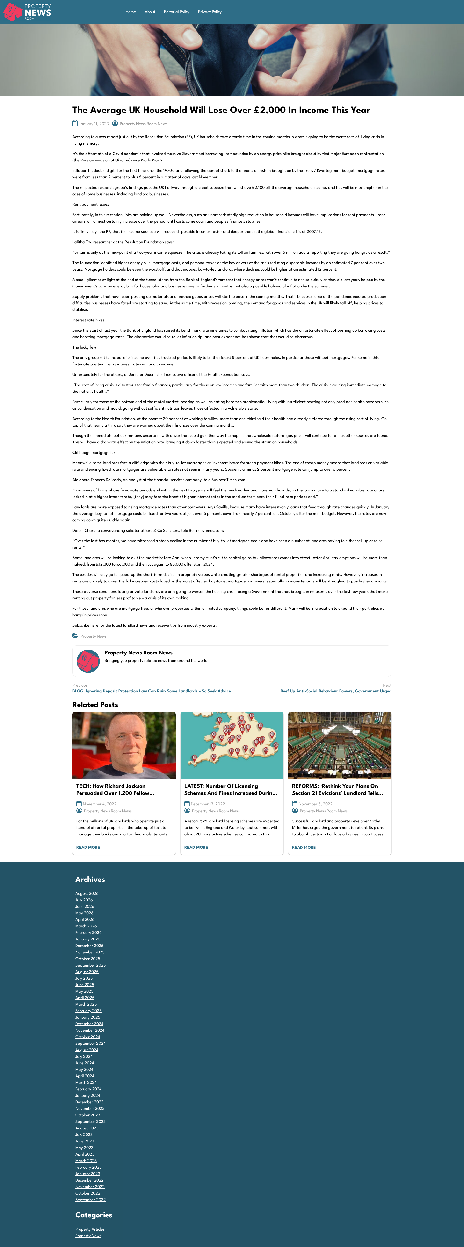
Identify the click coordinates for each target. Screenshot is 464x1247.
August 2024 (86, 1050)
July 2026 (84, 900)
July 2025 (84, 978)
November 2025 (90, 952)
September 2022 (90, 1200)
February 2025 (88, 1011)
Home (131, 12)
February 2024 (88, 1089)
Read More (88, 848)
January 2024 (87, 1096)
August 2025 (87, 972)
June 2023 (84, 1141)
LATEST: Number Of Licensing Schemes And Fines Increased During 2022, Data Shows (230, 790)
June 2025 (84, 985)
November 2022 (90, 1187)
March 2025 (86, 1004)
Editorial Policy (176, 12)
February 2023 (88, 1167)
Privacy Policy (210, 12)
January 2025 (87, 1018)
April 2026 (84, 920)
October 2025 (87, 959)
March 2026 (86, 926)
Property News (94, 636)
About (150, 12)
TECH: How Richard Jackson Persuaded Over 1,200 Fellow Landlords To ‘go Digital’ (112, 790)
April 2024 (84, 1076)
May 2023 (84, 1148)
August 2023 (86, 1128)
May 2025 (84, 991)
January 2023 (87, 1174)
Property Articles (90, 1229)
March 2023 (86, 1161)
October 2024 (87, 1037)
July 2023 (84, 1135)
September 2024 (90, 1044)
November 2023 (89, 1109)
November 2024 (89, 1031)
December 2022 (89, 1180)
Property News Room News (143, 124)
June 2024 (84, 1063)
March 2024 (86, 1083)
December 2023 (89, 1102)
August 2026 (87, 894)
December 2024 (89, 1024)
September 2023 (90, 1122)
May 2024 (84, 1070)
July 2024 (84, 1057)
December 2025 (89, 946)
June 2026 (84, 907)
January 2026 (87, 939)
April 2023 (84, 1154)
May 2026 (84, 913)
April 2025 (84, 998)
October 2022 (87, 1193)
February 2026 (88, 933)
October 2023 (87, 1115)
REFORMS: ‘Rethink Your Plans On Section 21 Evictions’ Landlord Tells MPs (335, 790)
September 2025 (90, 965)
